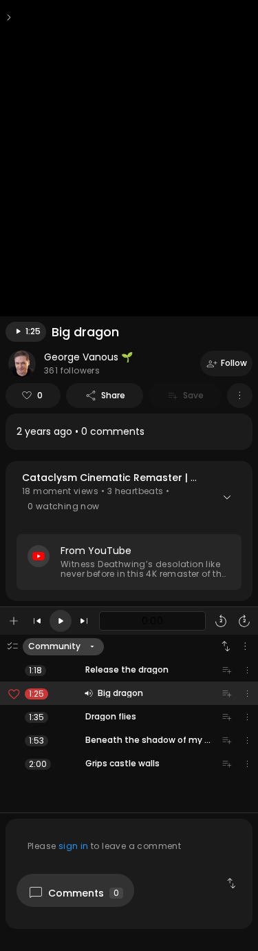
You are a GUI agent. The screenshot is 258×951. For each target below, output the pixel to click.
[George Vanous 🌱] (22, 363)
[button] (129, 531)
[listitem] (129, 431)
